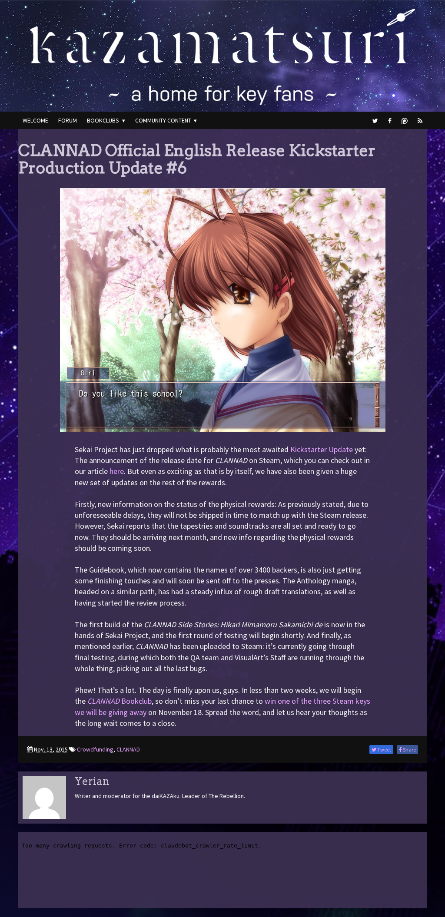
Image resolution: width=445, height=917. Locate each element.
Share (409, 749)
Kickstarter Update (321, 449)
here (117, 471)
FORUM (67, 120)
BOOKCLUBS (103, 120)
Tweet (383, 749)
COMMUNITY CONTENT (163, 120)
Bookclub (119, 701)
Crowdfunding (95, 749)
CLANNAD (128, 749)
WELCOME (35, 120)
